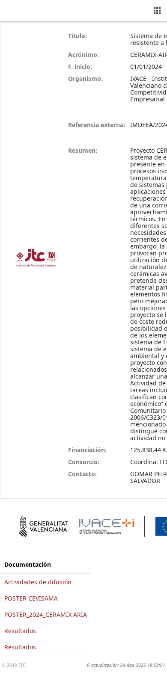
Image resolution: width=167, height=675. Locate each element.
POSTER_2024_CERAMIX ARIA (45, 614)
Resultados (20, 631)
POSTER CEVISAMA (31, 598)
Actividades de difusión (38, 582)
